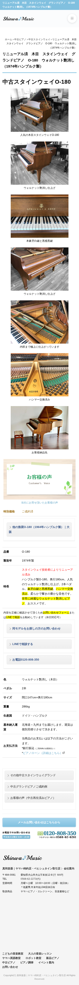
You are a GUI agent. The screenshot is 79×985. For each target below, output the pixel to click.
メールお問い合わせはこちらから (39, 822)
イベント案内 (46, 962)
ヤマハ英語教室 (11, 958)
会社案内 (69, 868)
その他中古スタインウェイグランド (33, 775)
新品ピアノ (52, 958)
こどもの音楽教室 (12, 953)
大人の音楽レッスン (40, 953)
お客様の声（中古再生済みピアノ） (33, 797)
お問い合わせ (10, 966)
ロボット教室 (33, 958)
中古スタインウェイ (39, 39)
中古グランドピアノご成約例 (28, 786)
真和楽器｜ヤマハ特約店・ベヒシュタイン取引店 (22, 857)
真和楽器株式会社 (18, 18)
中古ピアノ (20, 39)
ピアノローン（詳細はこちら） (43, 753)
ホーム (8, 39)
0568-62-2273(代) (31, 878)
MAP (59, 874)
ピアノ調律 (26, 962)
